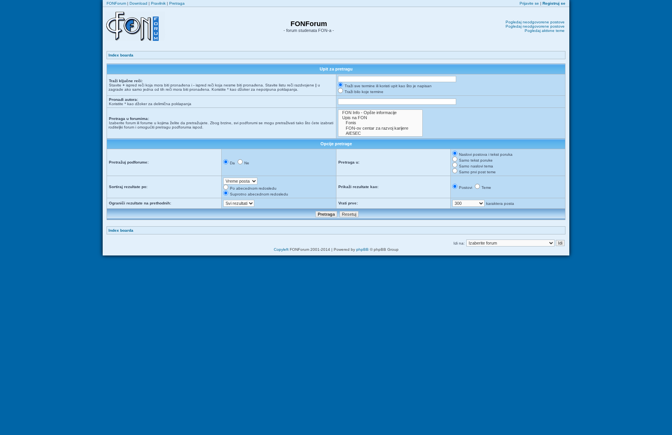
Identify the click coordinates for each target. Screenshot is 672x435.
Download (138, 3)
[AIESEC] (380, 133)
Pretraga (177, 3)
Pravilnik (158, 3)
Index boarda (120, 55)
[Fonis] (380, 122)
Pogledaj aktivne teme (545, 30)
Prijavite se (529, 3)
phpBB (362, 249)
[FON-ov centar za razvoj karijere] (380, 128)
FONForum (116, 3)
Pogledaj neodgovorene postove (535, 22)
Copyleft (281, 249)
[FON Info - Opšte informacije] (380, 112)
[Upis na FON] (380, 117)
